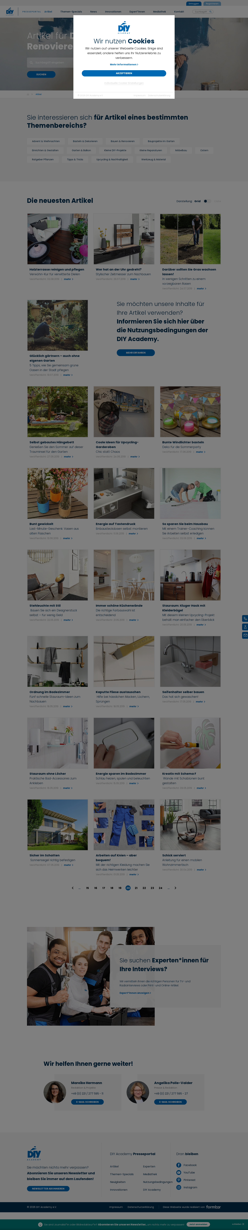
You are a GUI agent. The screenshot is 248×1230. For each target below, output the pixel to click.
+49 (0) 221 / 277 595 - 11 (87, 1094)
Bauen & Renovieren (123, 141)
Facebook (190, 1165)
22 (144, 888)
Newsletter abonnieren (48, 1188)
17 (103, 888)
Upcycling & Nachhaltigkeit (112, 159)
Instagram (190, 1187)
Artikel (114, 1166)
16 (95, 888)
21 (136, 888)
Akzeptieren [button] (124, 73)
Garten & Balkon (81, 150)
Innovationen (118, 1190)
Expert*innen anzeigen (134, 993)
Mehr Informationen (123, 64)
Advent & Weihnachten (46, 141)
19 (120, 888)
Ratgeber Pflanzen (43, 159)
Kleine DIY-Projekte (115, 150)
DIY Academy (152, 1190)
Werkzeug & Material (153, 159)
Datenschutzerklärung (159, 95)
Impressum (140, 95)
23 (152, 888)
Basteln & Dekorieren (85, 141)
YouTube (189, 1172)
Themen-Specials (122, 1174)
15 (87, 888)
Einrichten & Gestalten (45, 150)
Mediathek (150, 1174)
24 (160, 888)
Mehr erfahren (136, 352)
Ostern (204, 150)
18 (112, 888)
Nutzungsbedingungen (158, 1182)
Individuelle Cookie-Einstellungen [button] (124, 83)
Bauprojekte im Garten (161, 141)
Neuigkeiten (118, 1182)
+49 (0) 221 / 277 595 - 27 (171, 1094)
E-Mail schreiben (87, 1102)
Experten (149, 1166)
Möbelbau (181, 150)
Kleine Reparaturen (151, 150)
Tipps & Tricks (75, 159)
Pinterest (189, 1180)
